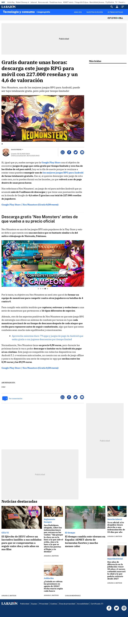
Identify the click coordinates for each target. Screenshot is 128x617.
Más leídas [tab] (95, 61)
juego (3, 387)
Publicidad (24, 604)
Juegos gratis (43, 12)
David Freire (16, 149)
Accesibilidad (83, 604)
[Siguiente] (125, 13)
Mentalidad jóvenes (97, 2)
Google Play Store (51, 162)
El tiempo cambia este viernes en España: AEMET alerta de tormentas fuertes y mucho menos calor (85, 541)
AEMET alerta (68, 2)
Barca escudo (43, 2)
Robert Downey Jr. (22, 2)
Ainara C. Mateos (9, 596)
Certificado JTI (97, 604)
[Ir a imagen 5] (47, 288)
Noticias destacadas (19, 501)
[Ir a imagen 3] (43, 288)
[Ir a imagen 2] (40, 288)
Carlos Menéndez (72, 596)
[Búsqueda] (112, 7)
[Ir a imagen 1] (38, 288)
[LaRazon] (17, 6)
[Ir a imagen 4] (45, 288)
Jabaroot (33, 2)
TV (116, 2)
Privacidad (43, 604)
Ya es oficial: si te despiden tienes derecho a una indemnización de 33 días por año (116, 527)
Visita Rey (11, 2)
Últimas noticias (115, 12)
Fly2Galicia (110, 2)
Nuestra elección (94, 12)
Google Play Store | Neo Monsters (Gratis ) (30, 204)
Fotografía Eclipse (81, 2)
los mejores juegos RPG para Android (63, 172)
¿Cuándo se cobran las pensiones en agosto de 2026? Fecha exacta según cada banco (53, 586)
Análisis (78, 12)
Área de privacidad (67, 604)
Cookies (53, 604)
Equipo (34, 604)
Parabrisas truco (56, 2)
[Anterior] (49, 10)
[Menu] (123, 7)
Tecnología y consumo (19, 11)
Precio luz (122, 2)
